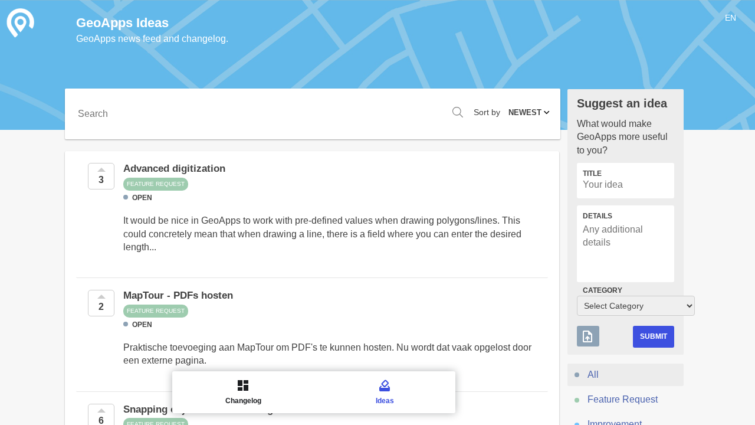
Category (602, 290)
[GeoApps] (20, 23)
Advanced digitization (174, 168)
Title (592, 173)
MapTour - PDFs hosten (178, 295)
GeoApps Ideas (122, 22)
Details (597, 216)
